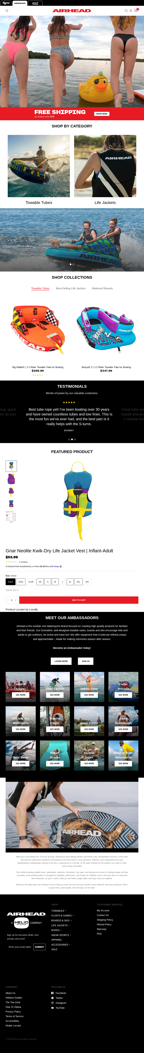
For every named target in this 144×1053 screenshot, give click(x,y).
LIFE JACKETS (59, 925)
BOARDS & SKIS (60, 920)
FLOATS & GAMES (61, 915)
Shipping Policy (105, 920)
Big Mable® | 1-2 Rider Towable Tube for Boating (37, 367)
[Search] (126, 11)
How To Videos (13, 1007)
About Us (10, 993)
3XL (87, 582)
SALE (54, 949)
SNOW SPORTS (60, 935)
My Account (103, 910)
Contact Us (103, 915)
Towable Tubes (40, 288)
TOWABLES (57, 910)
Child (20, 582)
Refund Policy (104, 924)
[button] (18, 258)
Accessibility (12, 1021)
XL (70, 582)
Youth (30, 582)
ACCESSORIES (59, 944)
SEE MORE (21, 695)
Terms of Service (14, 1016)
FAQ (99, 933)
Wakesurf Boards (102, 288)
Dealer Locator (13, 1025)
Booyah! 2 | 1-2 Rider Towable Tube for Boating (106, 367)
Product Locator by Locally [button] (22, 609)
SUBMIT (39, 947)
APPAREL (56, 940)
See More (89, 729)
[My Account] (131, 11)
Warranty (101, 929)
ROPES (55, 930)
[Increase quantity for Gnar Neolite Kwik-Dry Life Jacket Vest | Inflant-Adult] (16, 600)
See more (55, 729)
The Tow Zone (13, 1002)
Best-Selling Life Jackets (71, 288)
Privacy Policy (13, 1011)
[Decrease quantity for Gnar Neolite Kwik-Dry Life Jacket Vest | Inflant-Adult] (8, 600)
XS (40, 582)
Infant (10, 582)
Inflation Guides (14, 997)
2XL (78, 582)
